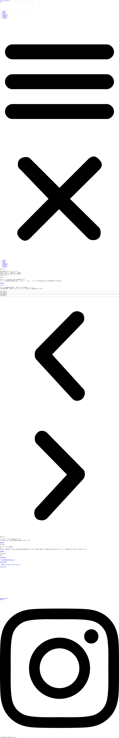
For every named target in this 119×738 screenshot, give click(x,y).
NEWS (3, 13)
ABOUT (4, 12)
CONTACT (4, 18)
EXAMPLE (4, 15)
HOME (3, 11)
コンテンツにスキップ (5, 0)
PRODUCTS (5, 14)
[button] (59, 139)
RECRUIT (4, 16)
